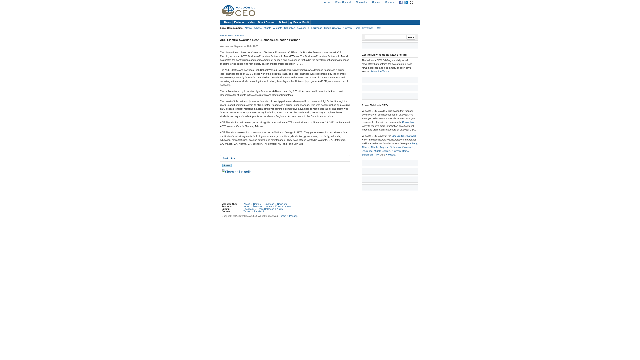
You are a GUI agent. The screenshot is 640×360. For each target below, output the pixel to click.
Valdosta (390, 154)
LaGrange (316, 28)
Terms (282, 216)
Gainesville (303, 28)
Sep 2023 (239, 35)
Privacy (293, 216)
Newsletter (361, 2)
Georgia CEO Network (404, 136)
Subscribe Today (379, 71)
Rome (357, 28)
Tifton (378, 28)
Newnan (347, 28)
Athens (258, 28)
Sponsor (389, 2)
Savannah (367, 28)
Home (223, 35)
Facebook (259, 211)
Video (251, 22)
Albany (248, 28)
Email (225, 158)
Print (233, 158)
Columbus (289, 28)
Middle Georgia (332, 28)
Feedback (249, 208)
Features (239, 22)
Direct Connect (343, 2)
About (327, 2)
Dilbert (283, 22)
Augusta (277, 28)
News (227, 22)
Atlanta (267, 28)
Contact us (408, 122)
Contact (376, 2)
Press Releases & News (270, 208)
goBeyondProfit (299, 22)
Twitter (247, 211)
